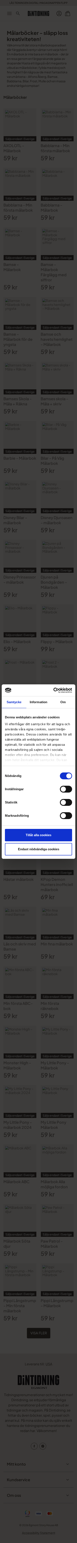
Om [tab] (63, 702)
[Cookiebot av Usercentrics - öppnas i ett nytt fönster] (54, 690)
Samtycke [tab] (14, 702)
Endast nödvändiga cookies (38, 849)
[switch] (66, 789)
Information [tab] (38, 702)
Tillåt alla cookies (38, 835)
